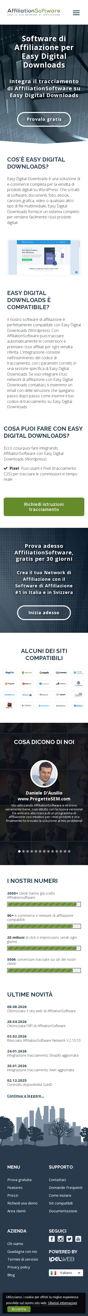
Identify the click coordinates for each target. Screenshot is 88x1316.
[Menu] (76, 10)
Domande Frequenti (65, 1187)
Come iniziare (60, 1195)
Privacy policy (18, 1267)
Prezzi (12, 1195)
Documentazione (63, 1210)
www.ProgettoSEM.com (44, 799)
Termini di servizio (22, 1259)
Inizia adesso (44, 612)
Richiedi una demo (22, 1203)
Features (14, 1187)
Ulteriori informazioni (62, 1303)
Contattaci (57, 1179)
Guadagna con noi (22, 1251)
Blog (11, 1274)
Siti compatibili (61, 1203)
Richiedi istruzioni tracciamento (44, 507)
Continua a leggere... (25, 1095)
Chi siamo (15, 1243)
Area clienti (16, 1210)
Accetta (19, 1308)
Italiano (65, 1272)
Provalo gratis (44, 119)
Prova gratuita (19, 1179)
